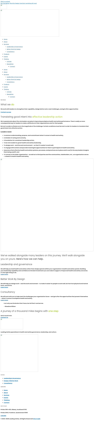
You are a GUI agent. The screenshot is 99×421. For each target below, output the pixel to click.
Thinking (6, 59)
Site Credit (36, 419)
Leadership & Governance (15, 47)
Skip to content (5, 1)
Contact (12, 66)
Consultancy (10, 52)
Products (6, 54)
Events (6, 56)
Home (5, 39)
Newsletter (10, 64)
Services (6, 44)
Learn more (4, 274)
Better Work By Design (13, 49)
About (5, 42)
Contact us (4, 317)
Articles (9, 61)
